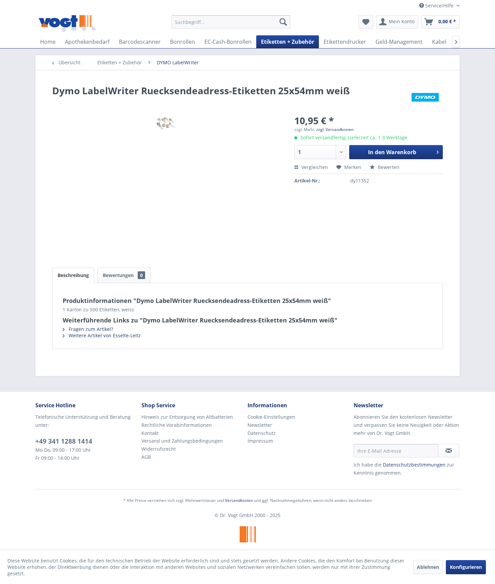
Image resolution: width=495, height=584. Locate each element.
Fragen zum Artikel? (90, 329)
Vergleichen (314, 167)
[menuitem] (230, 22)
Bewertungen (123, 275)
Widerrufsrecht (158, 449)
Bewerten (387, 167)
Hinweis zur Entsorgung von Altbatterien (187, 417)
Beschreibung (73, 275)
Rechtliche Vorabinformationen (176, 425)
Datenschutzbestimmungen (414, 464)
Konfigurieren (466, 567)
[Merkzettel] (366, 22)
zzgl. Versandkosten (335, 129)
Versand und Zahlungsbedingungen (182, 441)
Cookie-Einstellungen (271, 417)
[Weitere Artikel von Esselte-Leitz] (425, 97)
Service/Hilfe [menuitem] (439, 5)
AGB (146, 457)
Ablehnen (428, 567)
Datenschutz (262, 433)
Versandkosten (239, 500)
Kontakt (150, 433)
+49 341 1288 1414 (63, 441)
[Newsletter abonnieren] (448, 450)
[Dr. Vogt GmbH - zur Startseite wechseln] (67, 23)
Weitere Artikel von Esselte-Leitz (104, 335)
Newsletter (260, 425)
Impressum (260, 441)
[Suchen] (283, 22)
